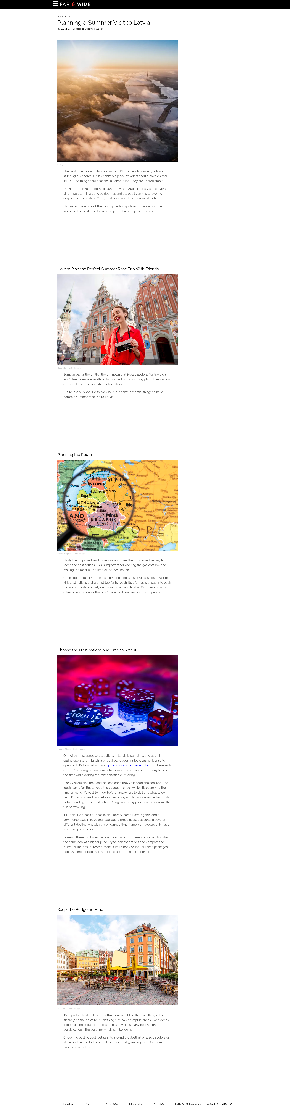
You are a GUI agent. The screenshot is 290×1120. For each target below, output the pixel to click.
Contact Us (159, 1104)
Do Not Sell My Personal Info (188, 1104)
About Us (90, 1104)
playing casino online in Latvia (129, 765)
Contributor (66, 29)
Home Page (68, 1104)
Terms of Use (112, 1104)
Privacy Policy (135, 1104)
